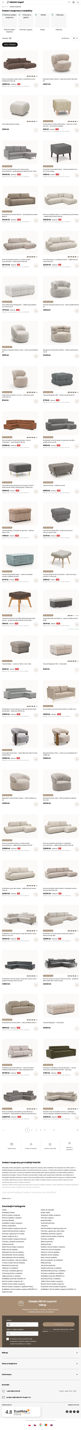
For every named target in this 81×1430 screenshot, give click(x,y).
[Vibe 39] (47, 270)
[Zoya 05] (43, 496)
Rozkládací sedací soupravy (12, 1223)
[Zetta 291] (45, 808)
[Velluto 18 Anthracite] (2, 496)
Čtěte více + (6, 1198)
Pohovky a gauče (47, 1218)
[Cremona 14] (43, 853)
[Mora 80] (2, 763)
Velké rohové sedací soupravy (52, 1281)
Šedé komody (7, 1292)
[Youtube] (74, 1411)
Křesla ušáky (45, 1212)
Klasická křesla (46, 1220)
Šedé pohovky (46, 1244)
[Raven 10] (43, 405)
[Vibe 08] (10, 89)
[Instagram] (70, 1411)
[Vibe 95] (6, 89)
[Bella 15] (4, 360)
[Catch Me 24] (47, 89)
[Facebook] (67, 1411)
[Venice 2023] (45, 225)
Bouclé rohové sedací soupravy (52, 1284)
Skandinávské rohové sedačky (13, 1255)
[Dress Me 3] (47, 360)
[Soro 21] (43, 134)
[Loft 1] (8, 179)
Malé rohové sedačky (10, 1249)
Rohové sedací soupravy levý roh (14, 1228)
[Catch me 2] (6, 405)
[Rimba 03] (43, 315)
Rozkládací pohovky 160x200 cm (53, 1276)
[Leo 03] (43, 944)
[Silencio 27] (4, 763)
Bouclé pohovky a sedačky (50, 1279)
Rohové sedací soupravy (11, 1215)
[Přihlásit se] (73, 2)
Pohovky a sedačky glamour (12, 1271)
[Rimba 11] (45, 315)
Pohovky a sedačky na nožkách (52, 1273)
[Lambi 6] (4, 1033)
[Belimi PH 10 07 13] (2, 629)
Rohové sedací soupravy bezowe (14, 1239)
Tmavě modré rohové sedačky (13, 1263)
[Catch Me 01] (47, 853)
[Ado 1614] (47, 944)
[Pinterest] (78, 1411)
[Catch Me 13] (45, 89)
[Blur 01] (2, 853)
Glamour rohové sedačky (50, 1252)
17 (54, 1130)
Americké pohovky (48, 1223)
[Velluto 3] (2, 179)
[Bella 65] (6, 360)
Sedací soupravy (15, 7)
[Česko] (35, 1425)
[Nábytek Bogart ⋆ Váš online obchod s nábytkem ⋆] (15, 2)
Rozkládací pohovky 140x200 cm (14, 1279)
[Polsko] (29, 1425)
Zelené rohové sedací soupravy (52, 1236)
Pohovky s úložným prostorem (13, 1242)
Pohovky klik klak (8, 1220)
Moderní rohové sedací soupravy (53, 1247)
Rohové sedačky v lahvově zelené (14, 1260)
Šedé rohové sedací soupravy (13, 1247)
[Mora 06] (43, 808)
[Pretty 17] (4, 944)
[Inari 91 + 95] (43, 629)
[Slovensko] (51, 1425)
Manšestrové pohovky (10, 1265)
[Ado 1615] (2, 450)
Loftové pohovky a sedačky (12, 1273)
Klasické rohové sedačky (50, 1255)
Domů (6, 7)
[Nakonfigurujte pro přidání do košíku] (36, 130)
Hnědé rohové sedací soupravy (13, 1284)
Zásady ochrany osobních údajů (61, 1329)
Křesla (4, 1210)
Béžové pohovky (47, 1242)
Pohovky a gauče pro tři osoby (13, 1234)
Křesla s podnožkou (9, 1226)
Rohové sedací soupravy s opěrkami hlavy (17, 1287)
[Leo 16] (45, 405)
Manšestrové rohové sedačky (13, 1252)
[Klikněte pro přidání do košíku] (36, 85)
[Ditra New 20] (24, 944)
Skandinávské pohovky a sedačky (53, 1271)
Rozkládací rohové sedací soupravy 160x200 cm (19, 1289)
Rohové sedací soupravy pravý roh (53, 1228)
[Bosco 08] (8, 225)
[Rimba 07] (47, 315)
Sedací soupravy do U (10, 1236)
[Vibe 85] (14, 944)
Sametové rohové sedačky (51, 1249)
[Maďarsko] (40, 1425)
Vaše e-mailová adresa (15, 1329)
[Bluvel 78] (2, 944)
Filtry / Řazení (10, 44)
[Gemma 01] (2, 315)
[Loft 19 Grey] (6, 179)
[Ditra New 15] (22, 944)
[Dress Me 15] (43, 360)
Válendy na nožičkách (10, 1268)
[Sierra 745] (10, 1033)
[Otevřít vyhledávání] (69, 2)
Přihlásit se (58, 1324)
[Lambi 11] (6, 1033)
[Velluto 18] (4, 179)
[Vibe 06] (8, 89)
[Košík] (78, 2)
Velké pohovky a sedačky (11, 1276)
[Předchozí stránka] (3, 1130)
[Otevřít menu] (3, 2)
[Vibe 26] (4, 89)
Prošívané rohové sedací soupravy (53, 1287)
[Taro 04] (10, 944)
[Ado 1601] (45, 944)
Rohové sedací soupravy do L (13, 1281)
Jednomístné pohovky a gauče (13, 1231)
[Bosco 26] (6, 225)
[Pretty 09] (4, 450)
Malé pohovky (46, 1263)
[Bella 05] (2, 360)
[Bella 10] (10, 225)
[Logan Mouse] (2, 1122)
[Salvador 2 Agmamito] (43, 1122)
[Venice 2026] (2, 89)
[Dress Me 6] (45, 360)
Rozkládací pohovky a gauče (51, 1234)
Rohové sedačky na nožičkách (52, 1260)
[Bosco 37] (4, 225)
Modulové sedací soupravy (51, 1215)
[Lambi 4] (8, 1033)
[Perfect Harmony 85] (20, 944)
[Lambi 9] (2, 1033)
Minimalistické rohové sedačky (13, 1257)
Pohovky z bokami (47, 1239)
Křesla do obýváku (47, 1210)
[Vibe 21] (12, 944)
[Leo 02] (2, 808)
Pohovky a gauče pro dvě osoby (52, 1231)
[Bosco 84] (2, 225)
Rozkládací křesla (8, 1212)
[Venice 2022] (12, 89)
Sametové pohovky (48, 1265)
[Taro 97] (8, 944)
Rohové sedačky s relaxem (12, 1218)
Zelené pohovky (8, 1244)
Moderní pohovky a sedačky (51, 1268)
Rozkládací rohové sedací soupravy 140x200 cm (58, 1289)
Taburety (44, 1226)
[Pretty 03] (6, 944)
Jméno (8, 1320)
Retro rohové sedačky (49, 1257)
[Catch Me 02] (43, 89)
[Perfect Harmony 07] (26, 944)
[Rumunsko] (46, 1425)
